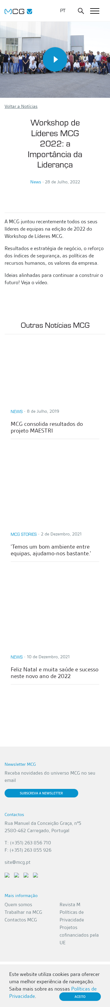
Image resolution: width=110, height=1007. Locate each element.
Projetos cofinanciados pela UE (79, 935)
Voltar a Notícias (21, 106)
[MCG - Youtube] (26, 874)
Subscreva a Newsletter (41, 793)
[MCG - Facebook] (16, 874)
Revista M (70, 904)
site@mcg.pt (18, 862)
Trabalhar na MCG (23, 912)
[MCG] (18, 10)
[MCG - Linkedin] (7, 874)
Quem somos (18, 904)
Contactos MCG (21, 920)
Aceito (80, 997)
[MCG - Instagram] (35, 874)
